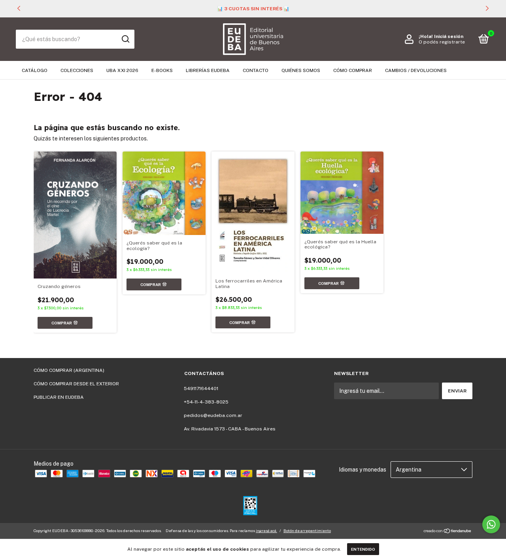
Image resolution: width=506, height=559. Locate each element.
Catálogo (34, 70)
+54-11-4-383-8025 (206, 402)
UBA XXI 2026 (122, 70)
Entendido (363, 549)
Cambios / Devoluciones (416, 70)
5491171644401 (201, 388)
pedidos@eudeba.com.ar (213, 415)
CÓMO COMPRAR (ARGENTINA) (69, 370)
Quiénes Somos (300, 70)
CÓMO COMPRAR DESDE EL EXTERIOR (76, 384)
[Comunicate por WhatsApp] (491, 524)
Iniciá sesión (448, 36)
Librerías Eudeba (208, 70)
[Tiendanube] (447, 532)
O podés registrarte (442, 42)
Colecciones (76, 70)
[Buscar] (125, 39)
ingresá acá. (266, 530)
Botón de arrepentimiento (307, 530)
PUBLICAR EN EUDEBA (59, 397)
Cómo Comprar (352, 70)
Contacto (255, 70)
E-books (162, 70)
